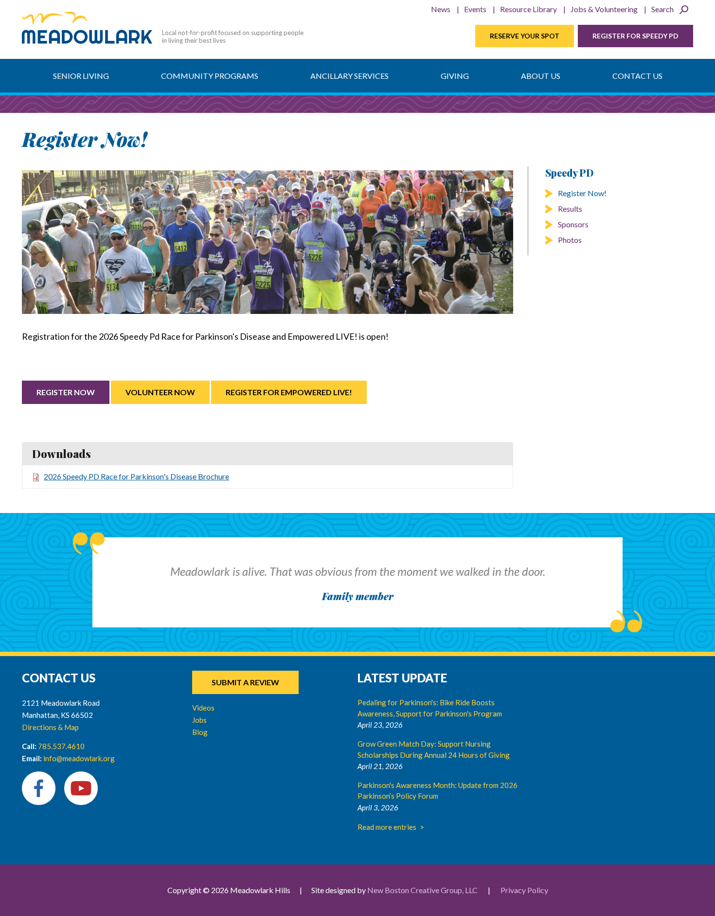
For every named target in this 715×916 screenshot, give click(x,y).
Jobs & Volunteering (604, 9)
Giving (455, 75)
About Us (540, 75)
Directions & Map (50, 727)
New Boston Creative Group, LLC (422, 890)
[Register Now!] (267, 242)
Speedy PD (569, 172)
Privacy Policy (524, 890)
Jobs (199, 719)
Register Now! (582, 193)
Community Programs (209, 75)
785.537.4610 (61, 746)
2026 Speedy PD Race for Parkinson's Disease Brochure (136, 476)
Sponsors (573, 224)
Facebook (38, 788)
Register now (65, 392)
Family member (357, 596)
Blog (200, 732)
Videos (203, 707)
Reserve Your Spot (524, 36)
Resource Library (528, 9)
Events (475, 9)
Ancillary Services (349, 75)
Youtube (81, 788)
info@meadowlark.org (79, 758)
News (440, 9)
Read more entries (387, 827)
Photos (570, 239)
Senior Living (81, 75)
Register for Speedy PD (635, 36)
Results (570, 208)
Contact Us (637, 75)
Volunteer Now (160, 392)
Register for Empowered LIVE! (289, 392)
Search (662, 9)
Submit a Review (245, 682)
